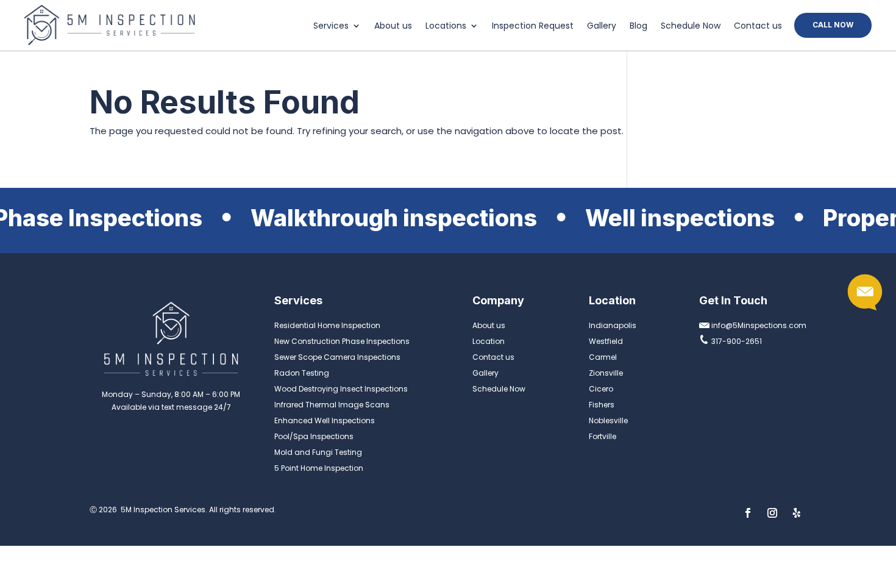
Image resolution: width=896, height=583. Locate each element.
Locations (445, 26)
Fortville (602, 436)
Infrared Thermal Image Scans (331, 404)
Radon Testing (301, 373)
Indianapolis (612, 325)
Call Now (832, 24)
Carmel (603, 357)
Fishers (601, 404)
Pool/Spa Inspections (314, 436)
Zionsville (606, 373)
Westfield (606, 341)
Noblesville (608, 420)
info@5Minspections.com (757, 325)
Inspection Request (533, 26)
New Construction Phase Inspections (342, 341)
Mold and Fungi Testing (318, 452)
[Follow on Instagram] (772, 513)
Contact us (758, 26)
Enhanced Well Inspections (324, 420)
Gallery (601, 26)
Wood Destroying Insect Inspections (341, 389)
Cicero (601, 389)
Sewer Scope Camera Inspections (337, 357)
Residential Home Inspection (327, 325)
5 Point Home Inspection (318, 468)
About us (393, 26)
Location (488, 341)
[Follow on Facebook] (748, 513)
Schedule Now (690, 26)
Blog (638, 26)
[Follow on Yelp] (796, 513)
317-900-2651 (735, 341)
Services (331, 26)
